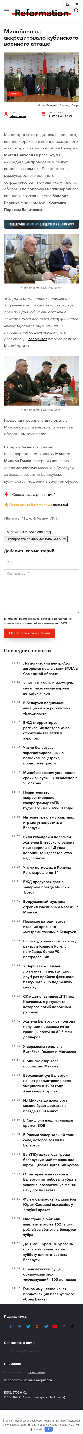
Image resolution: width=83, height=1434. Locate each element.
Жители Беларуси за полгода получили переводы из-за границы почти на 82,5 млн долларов (49, 1029)
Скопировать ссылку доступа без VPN (36, 539)
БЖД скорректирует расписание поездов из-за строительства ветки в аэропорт (46, 730)
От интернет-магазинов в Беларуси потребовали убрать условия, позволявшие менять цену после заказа (50, 1182)
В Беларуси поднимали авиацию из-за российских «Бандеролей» (47, 708)
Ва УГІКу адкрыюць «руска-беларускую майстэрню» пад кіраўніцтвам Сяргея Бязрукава (51, 1160)
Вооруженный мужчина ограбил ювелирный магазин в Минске (51, 907)
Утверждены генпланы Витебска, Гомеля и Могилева (49, 1049)
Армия (14, 93)
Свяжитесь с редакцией (34, 494)
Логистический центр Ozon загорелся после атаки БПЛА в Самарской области (50, 668)
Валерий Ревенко (36, 518)
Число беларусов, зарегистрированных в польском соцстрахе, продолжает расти (43, 755)
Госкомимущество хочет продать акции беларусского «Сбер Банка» (48, 1294)
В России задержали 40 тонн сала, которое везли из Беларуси (48, 1140)
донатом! (60, 505)
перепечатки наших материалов (28, 1380)
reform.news (17, 116)
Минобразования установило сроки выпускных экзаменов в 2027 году (50, 778)
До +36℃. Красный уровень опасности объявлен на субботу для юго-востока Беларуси (48, 1252)
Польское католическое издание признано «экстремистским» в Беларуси (49, 926)
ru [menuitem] (67, 3)
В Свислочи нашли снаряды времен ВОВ (48, 1123)
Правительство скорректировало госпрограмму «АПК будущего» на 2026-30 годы (48, 800)
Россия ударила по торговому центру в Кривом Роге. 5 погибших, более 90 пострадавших (49, 949)
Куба (55, 518)
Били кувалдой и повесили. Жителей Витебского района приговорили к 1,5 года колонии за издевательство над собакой (48, 847)
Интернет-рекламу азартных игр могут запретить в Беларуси (48, 822)
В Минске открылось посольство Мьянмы (41, 1063)
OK (49, 1429)
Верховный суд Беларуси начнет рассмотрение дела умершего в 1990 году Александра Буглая (47, 1083)
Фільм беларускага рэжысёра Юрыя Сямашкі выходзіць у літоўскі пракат (49, 1204)
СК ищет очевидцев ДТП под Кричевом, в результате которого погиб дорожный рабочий (48, 1004)
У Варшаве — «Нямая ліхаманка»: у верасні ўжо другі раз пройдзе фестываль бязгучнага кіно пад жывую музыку (49, 976)
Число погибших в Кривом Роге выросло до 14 (47, 870)
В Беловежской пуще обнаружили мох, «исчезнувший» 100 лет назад (49, 1274)
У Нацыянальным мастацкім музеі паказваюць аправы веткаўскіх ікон (48, 688)
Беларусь (12, 518)
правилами (36, 1372)
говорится (37, 339)
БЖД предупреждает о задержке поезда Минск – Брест (46, 887)
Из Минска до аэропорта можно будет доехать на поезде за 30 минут (45, 1105)
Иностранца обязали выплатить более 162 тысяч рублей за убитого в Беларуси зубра (49, 1227)
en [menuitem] (76, 3)
